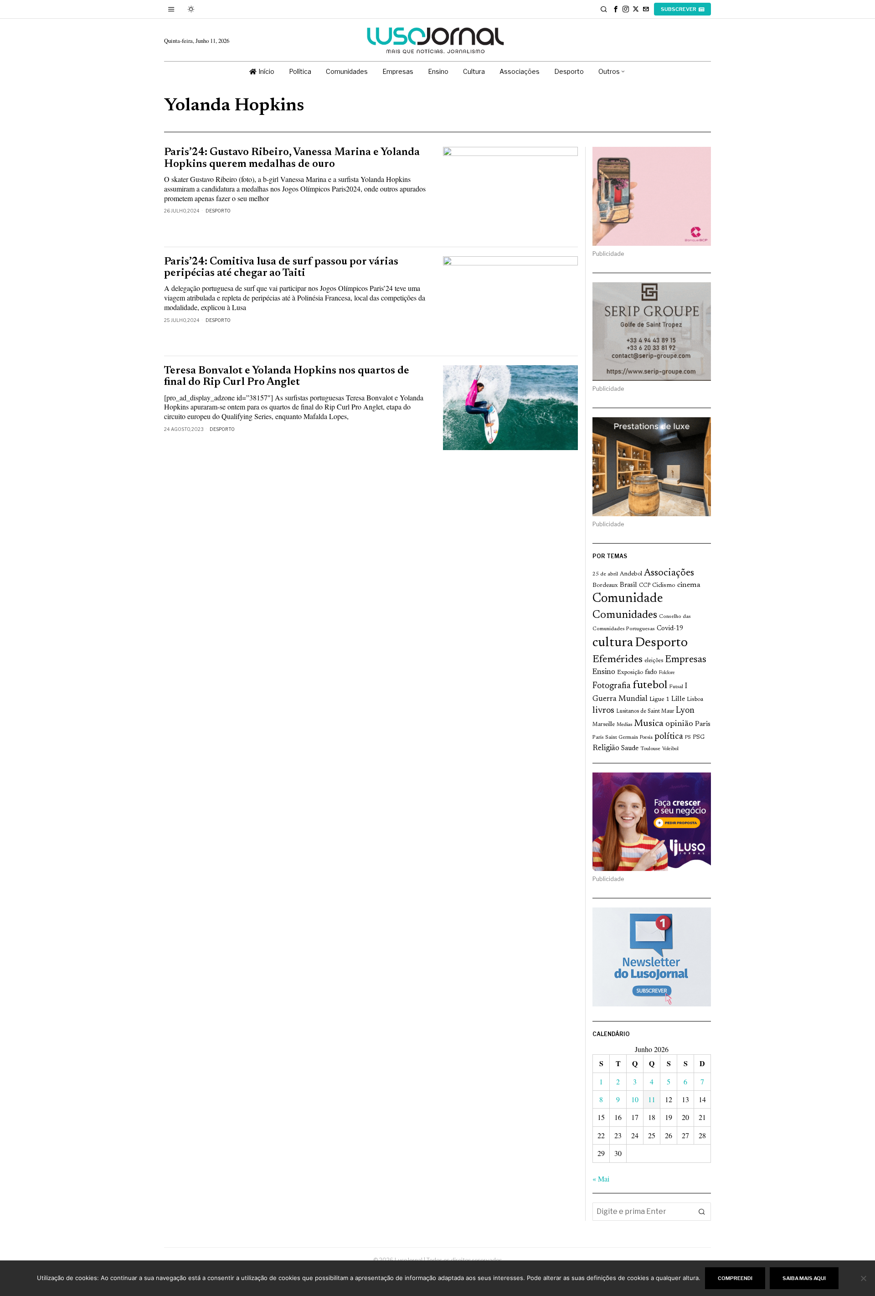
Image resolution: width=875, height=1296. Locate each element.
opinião (679, 724)
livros (603, 710)
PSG (699, 737)
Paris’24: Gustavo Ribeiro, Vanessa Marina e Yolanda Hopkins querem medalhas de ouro (292, 158)
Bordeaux (605, 585)
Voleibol (670, 749)
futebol (650, 685)
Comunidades (624, 615)
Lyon (685, 710)
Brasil (628, 585)
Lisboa (695, 699)
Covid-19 (670, 628)
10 (634, 1099)
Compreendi (735, 1278)
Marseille (603, 724)
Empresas (685, 660)
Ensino (603, 672)
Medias (624, 724)
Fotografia (611, 686)
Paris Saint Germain (615, 737)
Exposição (630, 672)
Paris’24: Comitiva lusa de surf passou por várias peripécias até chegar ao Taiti (281, 268)
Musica (649, 723)
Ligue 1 (659, 699)
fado (651, 672)
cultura (612, 643)
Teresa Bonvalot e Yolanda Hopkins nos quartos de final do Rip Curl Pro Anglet (286, 377)
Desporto (218, 210)
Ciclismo (663, 585)
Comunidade (627, 599)
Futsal (676, 686)
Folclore (667, 672)
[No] (863, 1278)
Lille (678, 699)
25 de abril (605, 574)
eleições (653, 661)
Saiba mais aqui (804, 1278)
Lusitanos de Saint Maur (645, 711)
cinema (688, 585)
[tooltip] (615, 9)
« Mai (600, 1178)
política (668, 736)
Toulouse (650, 749)
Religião (605, 748)
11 (651, 1099)
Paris (702, 724)
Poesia (646, 737)
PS (688, 737)
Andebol (631, 574)
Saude (629, 748)
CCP (644, 585)
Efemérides (617, 659)
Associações (669, 573)
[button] (702, 1212)
